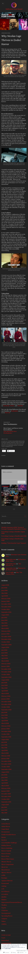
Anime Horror (5, 826)
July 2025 (4, 617)
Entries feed (5, 940)
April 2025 (4, 625)
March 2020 (5, 785)
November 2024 (6, 639)
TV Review (4, 910)
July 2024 (4, 650)
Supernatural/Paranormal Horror (11, 902)
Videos (3, 921)
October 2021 (5, 734)
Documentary (5, 832)
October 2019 (5, 799)
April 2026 (4, 596)
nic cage (6, 443)
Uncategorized (5, 913)
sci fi (2, 888)
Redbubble (14, 411)
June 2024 (4, 653)
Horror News (5, 856)
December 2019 (6, 793)
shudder (4, 897)
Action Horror (5, 823)
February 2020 (5, 788)
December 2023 (6, 669)
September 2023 (6, 677)
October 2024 (5, 642)
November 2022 (6, 704)
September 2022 (6, 709)
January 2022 (5, 728)
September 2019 (6, 802)
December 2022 (6, 701)
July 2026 (4, 587)
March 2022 (5, 723)
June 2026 (4, 590)
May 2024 (4, 655)
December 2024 (6, 636)
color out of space (7, 441)
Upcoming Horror (6, 916)
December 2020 (6, 761)
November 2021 (6, 731)
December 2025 (6, 604)
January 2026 (5, 601)
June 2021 (4, 745)
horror (4, 442)
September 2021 (6, 737)
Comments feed (6, 943)
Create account (6, 935)
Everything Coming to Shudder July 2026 (13, 536)
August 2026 (5, 585)
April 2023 (4, 690)
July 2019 (4, 807)
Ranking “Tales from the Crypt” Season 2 (13, 543)
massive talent (15, 442)
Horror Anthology (6, 848)
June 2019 (4, 810)
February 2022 (5, 726)
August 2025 (5, 615)
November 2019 (6, 796)
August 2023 (5, 680)
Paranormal (5, 883)
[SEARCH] (2, 3)
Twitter (12, 405)
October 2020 (5, 766)
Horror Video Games (7, 859)
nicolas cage (13, 443)
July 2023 (4, 682)
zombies (3, 924)
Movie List (4, 867)
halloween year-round (19, 441)
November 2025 (6, 606)
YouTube (20, 405)
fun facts (4, 840)
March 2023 (5, 693)
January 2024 (5, 666)
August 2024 (5, 647)
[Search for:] (14, 516)
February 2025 (5, 631)
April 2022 (4, 720)
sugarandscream (11, 559)
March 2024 (5, 661)
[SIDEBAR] (13, 509)
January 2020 (5, 791)
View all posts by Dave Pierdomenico (10, 432)
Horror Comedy (6, 851)
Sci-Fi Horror (5, 891)
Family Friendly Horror (8, 834)
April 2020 (4, 783)
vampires (4, 918)
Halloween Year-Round (14, 9)
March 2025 (5, 628)
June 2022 (4, 715)
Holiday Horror (6, 845)
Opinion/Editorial (5, 33)
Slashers (3, 899)
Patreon (7, 412)
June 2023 (4, 685)
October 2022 (5, 707)
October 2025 (5, 609)
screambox (4, 894)
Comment (21, 482)
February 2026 (5, 598)
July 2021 (4, 742)
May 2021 (4, 747)
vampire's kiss (9, 446)
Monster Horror (6, 861)
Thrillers (4, 905)
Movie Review (5, 870)
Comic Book (5, 829)
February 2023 (5, 696)
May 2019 (4, 812)
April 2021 (4, 750)
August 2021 (5, 739)
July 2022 (4, 712)
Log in (3, 937)
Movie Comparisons (7, 864)
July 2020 (4, 774)
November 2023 (6, 671)
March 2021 (5, 753)
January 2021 (5, 758)
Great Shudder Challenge (9, 842)
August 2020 (5, 772)
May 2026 (4, 593)
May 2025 (4, 623)
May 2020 (4, 780)
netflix (3, 875)
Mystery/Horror (6, 872)
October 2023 (5, 674)
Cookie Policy (7, 948)
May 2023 (4, 688)
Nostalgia (4, 878)
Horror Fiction (5, 853)
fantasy (3, 837)
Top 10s (3, 907)
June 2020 (4, 777)
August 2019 (5, 804)
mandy (8, 442)
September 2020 (6, 769)
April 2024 (4, 658)
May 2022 (4, 718)
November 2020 (6, 764)
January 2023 (5, 699)
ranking (3, 886)
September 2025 (6, 612)
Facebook (6, 405)
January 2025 (5, 634)
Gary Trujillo (10, 572)
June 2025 (4, 620)
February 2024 (5, 663)
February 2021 (5, 756)
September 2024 (6, 644)
